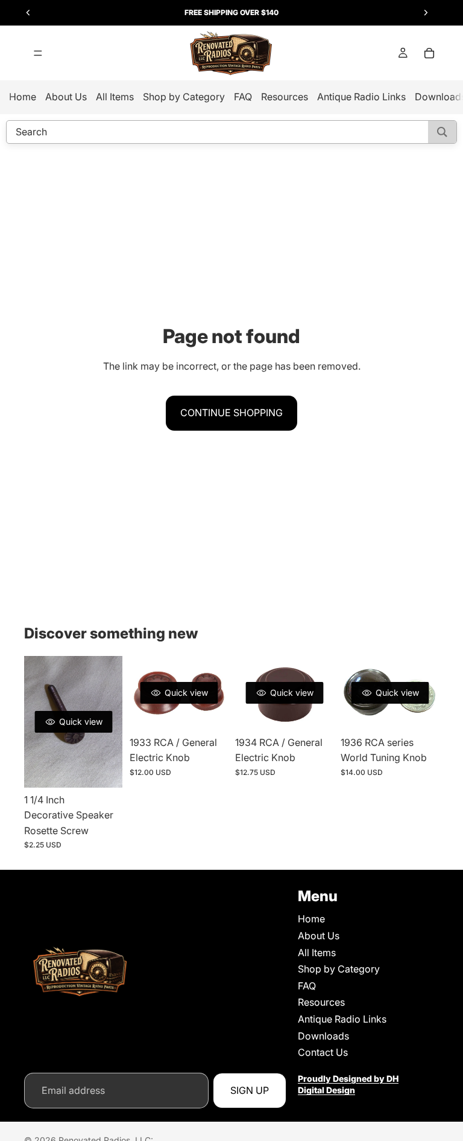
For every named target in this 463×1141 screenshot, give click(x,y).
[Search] (442, 132)
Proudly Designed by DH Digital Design (348, 1084)
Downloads (323, 1036)
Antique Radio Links (361, 97)
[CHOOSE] (209, 711)
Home (22, 97)
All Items (115, 97)
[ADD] (104, 769)
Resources (284, 97)
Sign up (249, 1090)
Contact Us (323, 1053)
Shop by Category (184, 97)
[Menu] (38, 53)
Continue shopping (231, 413)
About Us (66, 97)
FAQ (243, 97)
